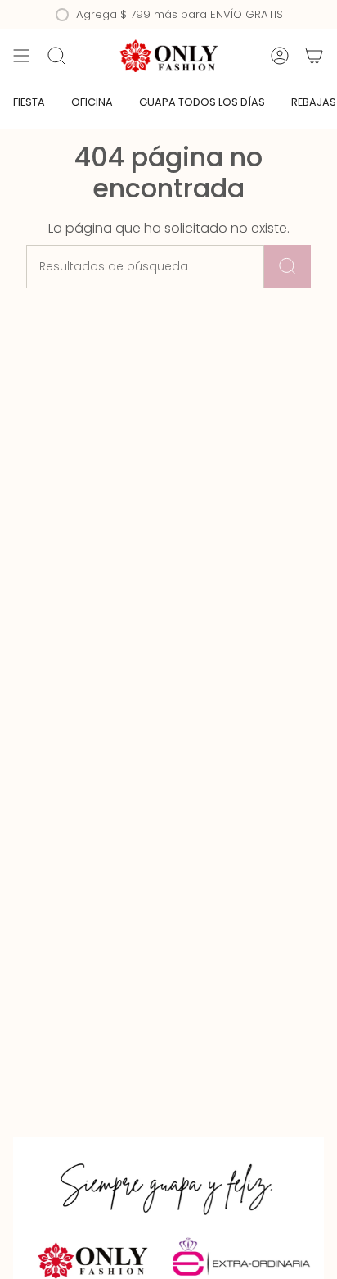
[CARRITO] (314, 56)
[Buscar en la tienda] (287, 266)
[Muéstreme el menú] (21, 56)
